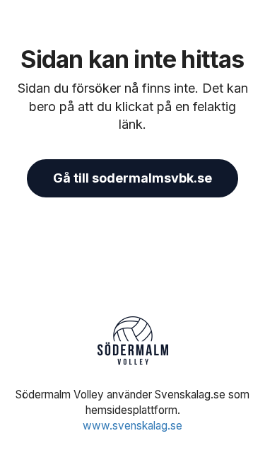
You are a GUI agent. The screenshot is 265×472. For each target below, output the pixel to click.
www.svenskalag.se (132, 425)
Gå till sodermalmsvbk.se (132, 178)
